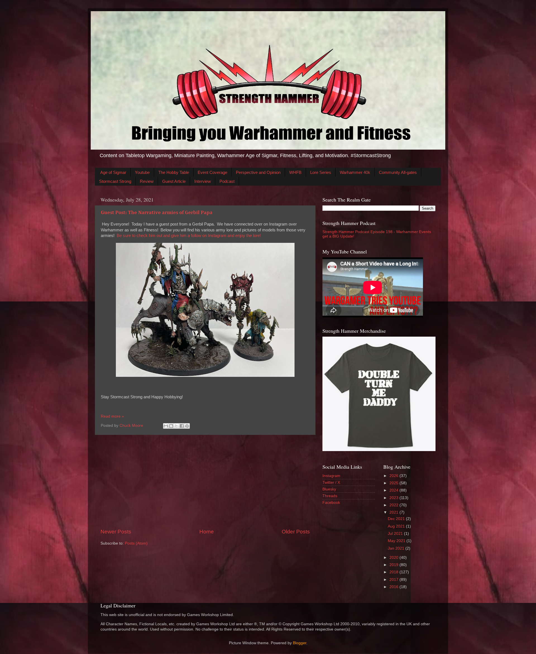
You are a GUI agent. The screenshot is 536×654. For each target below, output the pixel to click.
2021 (394, 512)
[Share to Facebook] (182, 426)
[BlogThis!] (171, 426)
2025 (394, 483)
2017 (394, 580)
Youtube (142, 172)
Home (206, 532)
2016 (394, 587)
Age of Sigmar (113, 172)
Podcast (226, 181)
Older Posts (296, 532)
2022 (394, 505)
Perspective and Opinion (258, 172)
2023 (394, 498)
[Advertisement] (205, 481)
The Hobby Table (173, 172)
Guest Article (174, 181)
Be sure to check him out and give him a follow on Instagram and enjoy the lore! (189, 235)
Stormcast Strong (115, 181)
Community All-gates (398, 172)
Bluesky (329, 489)
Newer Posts (115, 532)
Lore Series (320, 172)
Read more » (112, 416)
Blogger (299, 643)
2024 (394, 490)
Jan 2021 (396, 548)
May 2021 (397, 541)
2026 (394, 476)
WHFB (295, 172)
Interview (202, 181)
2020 (394, 557)
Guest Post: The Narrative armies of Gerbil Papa (156, 212)
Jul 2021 (396, 533)
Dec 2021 (397, 519)
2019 (394, 565)
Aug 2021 (397, 526)
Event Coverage (212, 172)
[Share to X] (176, 426)
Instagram (331, 476)
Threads (329, 496)
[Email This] (166, 426)
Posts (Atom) (136, 543)
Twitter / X (331, 482)
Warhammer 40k (355, 172)
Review (147, 181)
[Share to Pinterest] (187, 426)
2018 (394, 572)
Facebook (331, 502)
